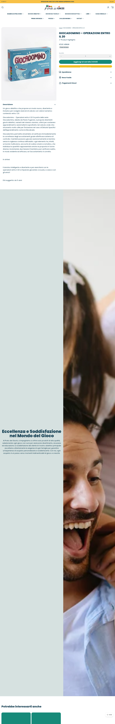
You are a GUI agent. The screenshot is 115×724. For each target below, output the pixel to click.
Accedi (112, 1)
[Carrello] (112, 7)
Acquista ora (85, 67)
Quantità (61, 53)
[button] (85, 62)
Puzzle (50, 18)
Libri (87, 14)
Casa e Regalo (101, 14)
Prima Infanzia (36, 18)
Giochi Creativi (34, 14)
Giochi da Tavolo (52, 14)
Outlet (79, 18)
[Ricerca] (2, 7)
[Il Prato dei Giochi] (54, 7)
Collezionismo (65, 18)
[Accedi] (107, 7)
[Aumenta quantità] (110, 56)
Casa (60, 28)
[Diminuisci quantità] (61, 56)
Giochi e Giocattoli (72, 14)
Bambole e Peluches (14, 14)
